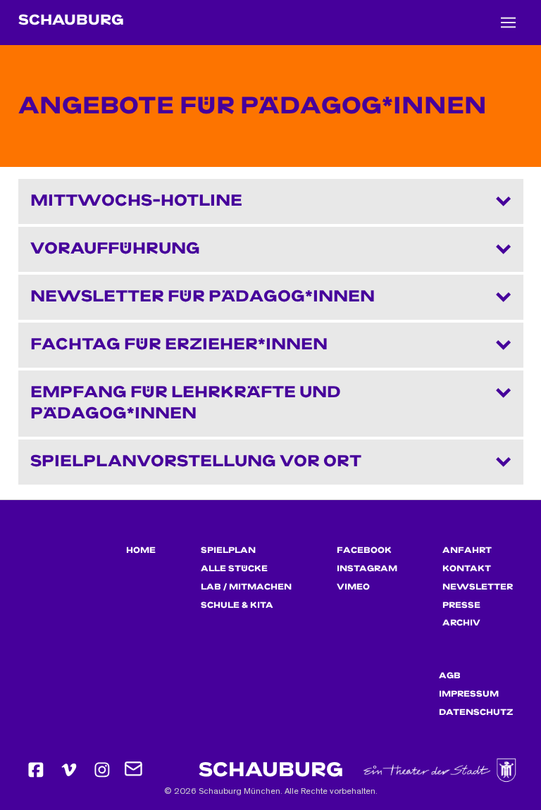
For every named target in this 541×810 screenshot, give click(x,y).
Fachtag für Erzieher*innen (179, 344)
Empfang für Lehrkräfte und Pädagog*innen (185, 403)
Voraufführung (115, 248)
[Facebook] (36, 770)
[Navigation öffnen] (508, 23)
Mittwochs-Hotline (136, 201)
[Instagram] (102, 770)
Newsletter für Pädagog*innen (202, 296)
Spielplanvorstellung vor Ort (195, 461)
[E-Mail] (135, 770)
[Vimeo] (69, 770)
